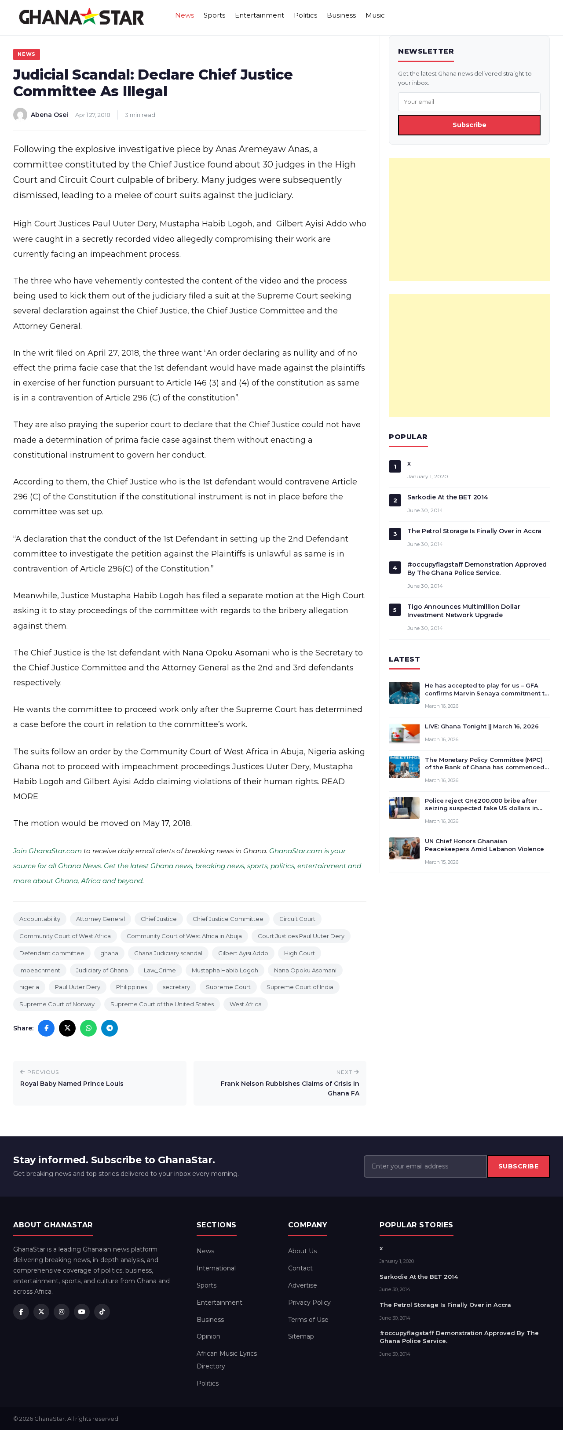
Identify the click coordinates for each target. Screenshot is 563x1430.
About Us (302, 1251)
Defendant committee (51, 953)
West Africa (246, 1004)
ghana (109, 953)
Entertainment (259, 15)
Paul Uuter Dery (77, 986)
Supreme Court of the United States (162, 1004)
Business (341, 15)
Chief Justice (159, 918)
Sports (214, 15)
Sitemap (301, 1336)
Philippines (131, 986)
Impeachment (39, 970)
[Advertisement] (469, 219)
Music (375, 15)
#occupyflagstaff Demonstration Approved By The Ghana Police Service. (477, 568)
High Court (299, 953)
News (184, 15)
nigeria (29, 986)
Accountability (39, 918)
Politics (305, 15)
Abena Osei (49, 115)
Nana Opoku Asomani (305, 970)
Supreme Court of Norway (57, 1004)
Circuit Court (297, 918)
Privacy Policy (309, 1302)
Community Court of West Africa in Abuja (184, 935)
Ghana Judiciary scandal (168, 953)
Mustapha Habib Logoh (225, 970)
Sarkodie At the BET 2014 (447, 497)
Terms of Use (308, 1320)
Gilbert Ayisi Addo (243, 953)
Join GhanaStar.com (47, 851)
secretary (176, 986)
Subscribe (469, 125)
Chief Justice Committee (228, 918)
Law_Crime (160, 970)
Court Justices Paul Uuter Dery (301, 935)
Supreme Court (228, 986)
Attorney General (100, 918)
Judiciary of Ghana (102, 970)
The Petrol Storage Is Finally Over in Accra (474, 531)
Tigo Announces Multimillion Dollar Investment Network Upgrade (463, 611)
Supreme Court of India (300, 986)
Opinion (208, 1336)
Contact (300, 1268)
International (216, 1268)
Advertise (302, 1285)
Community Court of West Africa (65, 935)
